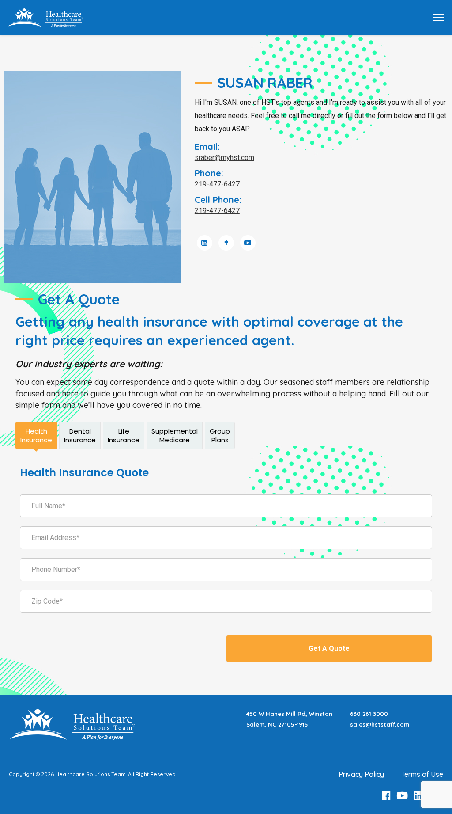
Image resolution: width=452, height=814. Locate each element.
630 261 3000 (369, 713)
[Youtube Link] (403, 796)
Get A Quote (329, 648)
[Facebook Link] (387, 796)
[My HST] (45, 17)
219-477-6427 (217, 184)
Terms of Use (422, 774)
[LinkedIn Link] (419, 796)
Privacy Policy (361, 774)
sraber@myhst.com (224, 157)
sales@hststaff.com (379, 724)
